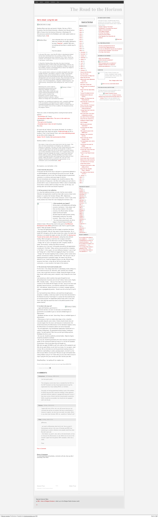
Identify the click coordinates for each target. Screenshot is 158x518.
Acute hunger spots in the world (87, 158)
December (83, 52)
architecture (82, 223)
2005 (80, 182)
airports (81, 209)
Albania (81, 211)
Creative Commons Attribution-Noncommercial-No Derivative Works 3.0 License (110, 96)
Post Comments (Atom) (48, 488)
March (82, 68)
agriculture (81, 200)
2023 (80, 34)
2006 (80, 180)
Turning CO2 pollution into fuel (87, 93)
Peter (39, 419)
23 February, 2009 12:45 (52, 376)
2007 (80, 179)
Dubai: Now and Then (85, 77)
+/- (37, 505)
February (83, 70)
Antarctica (81, 219)
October (83, 55)
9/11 (80, 188)
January (83, 175)
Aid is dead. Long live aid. (47, 20)
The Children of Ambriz (104, 31)
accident (81, 189)
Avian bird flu (82, 232)
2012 (80, 45)
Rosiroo (40, 405)
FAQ (58, 2)
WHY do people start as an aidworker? (107, 63)
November (83, 54)
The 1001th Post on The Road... (87, 161)
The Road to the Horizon (96, 9)
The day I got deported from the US (107, 45)
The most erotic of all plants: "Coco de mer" (108, 50)
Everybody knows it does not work (47, 124)
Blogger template (6, 516)
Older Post (72, 486)
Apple (80, 220)
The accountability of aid (85, 147)
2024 (80, 32)
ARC (80, 222)
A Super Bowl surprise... (85, 163)
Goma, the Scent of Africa (104, 34)
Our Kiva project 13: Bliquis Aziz (87, 75)
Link (47, 367)
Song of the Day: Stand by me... (87, 118)
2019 (80, 35)
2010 (80, 48)
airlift (80, 207)
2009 (80, 50)
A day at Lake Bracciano (85, 72)
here (41, 126)
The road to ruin (42, 122)
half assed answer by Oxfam (57, 137)
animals (81, 217)
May (82, 64)
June (82, 63)
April (82, 66)
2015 (80, 39)
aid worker (81, 203)
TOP (156, 516)
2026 (80, 28)
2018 (80, 37)
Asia (80, 226)
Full (48, 36)
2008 (80, 177)
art (80, 225)
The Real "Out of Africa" (104, 33)
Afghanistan (82, 197)
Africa (80, 198)
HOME (36, 2)
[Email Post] (50, 367)
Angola (80, 214)
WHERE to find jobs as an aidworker (107, 64)
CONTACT (53, 2)
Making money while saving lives (87, 159)
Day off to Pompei (84, 73)
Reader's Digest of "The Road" (106, 26)
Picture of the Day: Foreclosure (87, 105)
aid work (81, 201)
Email (121, 80)
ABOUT (41, 2)
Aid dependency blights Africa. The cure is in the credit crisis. (54, 118)
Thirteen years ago (84, 156)
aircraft (80, 206)
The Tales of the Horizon (104, 52)
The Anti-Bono (41, 116)
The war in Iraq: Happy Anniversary (107, 47)
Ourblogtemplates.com (29, 516)
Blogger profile (115, 80)
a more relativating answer (68, 133)
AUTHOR (47, 2)
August (82, 59)
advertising (81, 194)
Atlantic (81, 229)
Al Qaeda (81, 210)
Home (57, 485)
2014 (80, 41)
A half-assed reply (63, 131)
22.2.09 (44, 367)
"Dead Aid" (60, 43)
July (82, 61)
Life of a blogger (83, 122)
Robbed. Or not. (84, 82)
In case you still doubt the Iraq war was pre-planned (110, 48)
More (110, 80)
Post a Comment (41, 448)
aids (80, 204)
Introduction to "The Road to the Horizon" (108, 28)
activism (81, 191)
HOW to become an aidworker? (106, 60)
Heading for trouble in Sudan (86, 120)
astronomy (81, 228)
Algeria (80, 213)
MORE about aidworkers (104, 66)
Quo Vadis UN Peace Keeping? (87, 116)
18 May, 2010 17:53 (47, 419)
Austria (80, 231)
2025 (80, 30)
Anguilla (81, 216)
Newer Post (41, 486)
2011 (80, 46)
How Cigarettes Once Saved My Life (107, 36)
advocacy (81, 195)
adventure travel (83, 192)
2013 (80, 43)
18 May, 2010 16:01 (49, 405)
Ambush (101, 37)
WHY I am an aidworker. (104, 58)
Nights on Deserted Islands (105, 29)
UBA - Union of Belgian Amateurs (46, 501)
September (83, 57)
